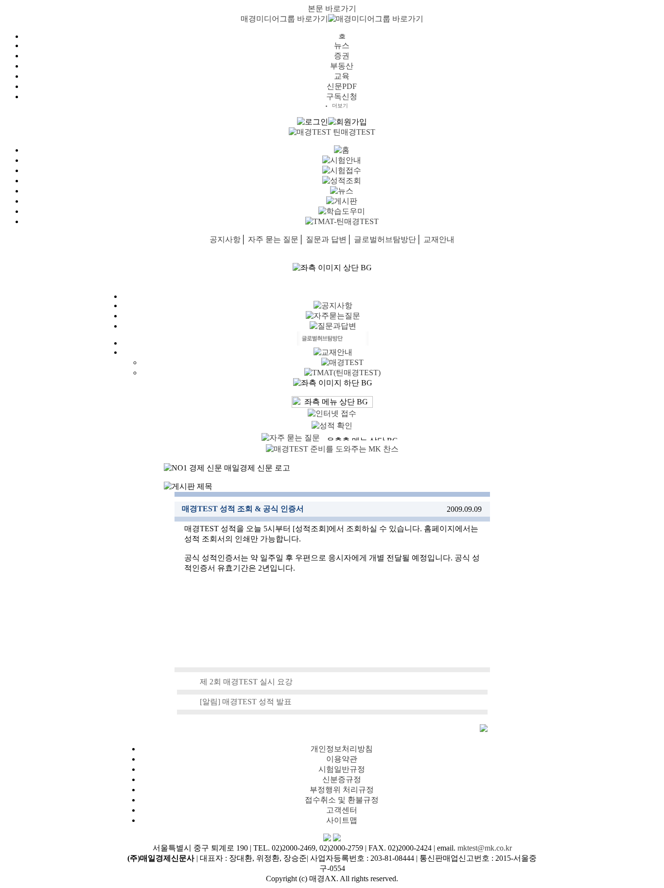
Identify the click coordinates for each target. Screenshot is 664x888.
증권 (341, 56)
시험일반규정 (341, 769)
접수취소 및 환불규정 (342, 800)
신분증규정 (341, 779)
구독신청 (341, 96)
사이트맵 (341, 820)
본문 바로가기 (332, 8)
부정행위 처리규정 (342, 789)
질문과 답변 (326, 239)
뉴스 (341, 45)
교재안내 (438, 239)
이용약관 (341, 759)
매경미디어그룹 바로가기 (284, 19)
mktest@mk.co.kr (484, 848)
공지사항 (225, 239)
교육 (341, 76)
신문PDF (342, 86)
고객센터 (341, 810)
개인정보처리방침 (342, 749)
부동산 (341, 66)
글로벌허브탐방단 (385, 239)
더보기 (340, 105)
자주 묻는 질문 (273, 239)
